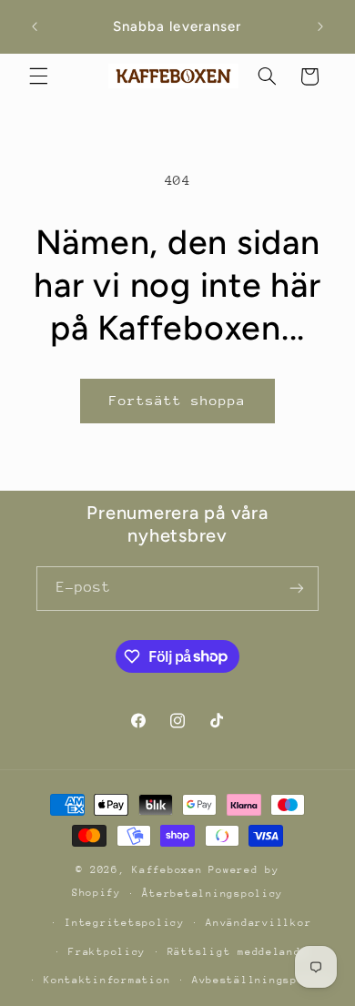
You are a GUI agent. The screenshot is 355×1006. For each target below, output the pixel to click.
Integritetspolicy (125, 923)
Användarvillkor (258, 923)
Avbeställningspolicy (262, 980)
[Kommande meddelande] (320, 26)
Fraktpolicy (107, 952)
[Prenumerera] (297, 588)
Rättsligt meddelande (238, 952)
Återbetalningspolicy (212, 893)
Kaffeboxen (167, 870)
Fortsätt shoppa (178, 400)
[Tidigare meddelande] (35, 26)
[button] (38, 76)
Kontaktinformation (107, 980)
